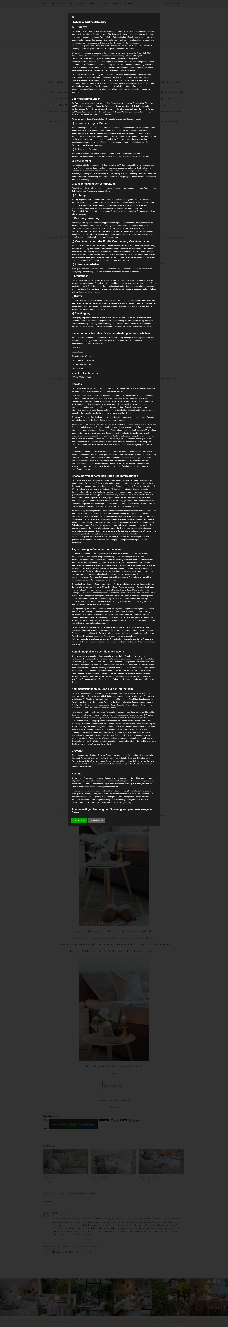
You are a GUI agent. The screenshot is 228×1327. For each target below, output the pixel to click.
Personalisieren (96, 820)
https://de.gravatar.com (81, 767)
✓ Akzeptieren (79, 820)
